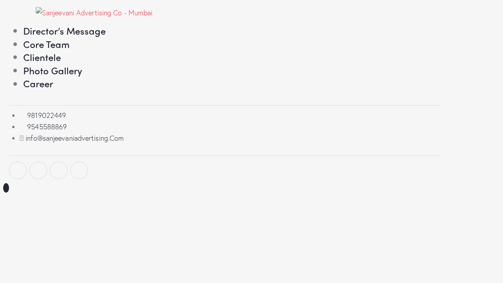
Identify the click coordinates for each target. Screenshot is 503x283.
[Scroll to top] (6, 188)
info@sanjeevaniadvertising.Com (75, 138)
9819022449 (46, 115)
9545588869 (47, 126)
